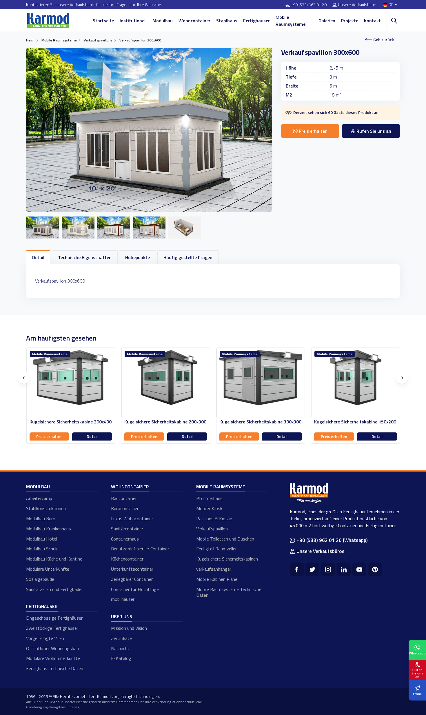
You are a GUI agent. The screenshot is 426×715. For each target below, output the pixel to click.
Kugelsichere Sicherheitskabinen (227, 558)
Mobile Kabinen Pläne (216, 579)
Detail (92, 436)
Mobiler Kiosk (209, 508)
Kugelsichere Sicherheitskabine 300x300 (165, 422)
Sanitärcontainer (127, 528)
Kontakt (372, 20)
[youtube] (359, 569)
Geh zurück (383, 40)
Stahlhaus (226, 20)
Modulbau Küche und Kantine (54, 558)
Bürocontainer (125, 508)
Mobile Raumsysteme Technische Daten (228, 592)
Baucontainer (124, 498)
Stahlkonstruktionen (46, 508)
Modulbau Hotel (41, 538)
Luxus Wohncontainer (132, 518)
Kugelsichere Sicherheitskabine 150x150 (355, 422)
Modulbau (162, 20)
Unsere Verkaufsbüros (357, 5)
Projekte (349, 20)
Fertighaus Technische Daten (54, 668)
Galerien (326, 20)
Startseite (103, 20)
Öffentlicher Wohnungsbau (52, 648)
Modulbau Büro (40, 518)
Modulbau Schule (42, 548)
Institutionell (133, 20)
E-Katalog (121, 658)
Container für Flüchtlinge (135, 589)
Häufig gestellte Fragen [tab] (187, 257)
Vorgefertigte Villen (45, 638)
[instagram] (328, 569)
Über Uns (121, 616)
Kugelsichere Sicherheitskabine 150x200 (260, 422)
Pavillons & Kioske (214, 518)
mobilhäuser (122, 599)
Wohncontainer (194, 20)
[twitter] (312, 569)
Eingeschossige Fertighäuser (54, 617)
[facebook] (297, 569)
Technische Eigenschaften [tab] (85, 257)
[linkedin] (344, 569)
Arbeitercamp (39, 498)
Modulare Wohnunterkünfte (53, 658)
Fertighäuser (256, 20)
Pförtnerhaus (209, 498)
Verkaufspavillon (212, 528)
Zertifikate (121, 638)
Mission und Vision (129, 628)
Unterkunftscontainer (132, 568)
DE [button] (391, 5)
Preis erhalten (49, 436)
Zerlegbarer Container (132, 579)
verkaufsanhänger (213, 568)
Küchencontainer (127, 558)
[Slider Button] (24, 378)
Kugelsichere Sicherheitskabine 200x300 (70, 422)
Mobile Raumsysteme (290, 21)
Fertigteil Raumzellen (217, 548)
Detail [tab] (38, 257)
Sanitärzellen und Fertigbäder (54, 589)
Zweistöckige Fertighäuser (52, 628)
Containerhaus (125, 538)
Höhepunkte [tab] (137, 257)
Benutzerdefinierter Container (140, 548)
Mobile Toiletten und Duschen (225, 538)
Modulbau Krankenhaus (48, 528)
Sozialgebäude (40, 579)
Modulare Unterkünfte (47, 568)
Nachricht (120, 648)
